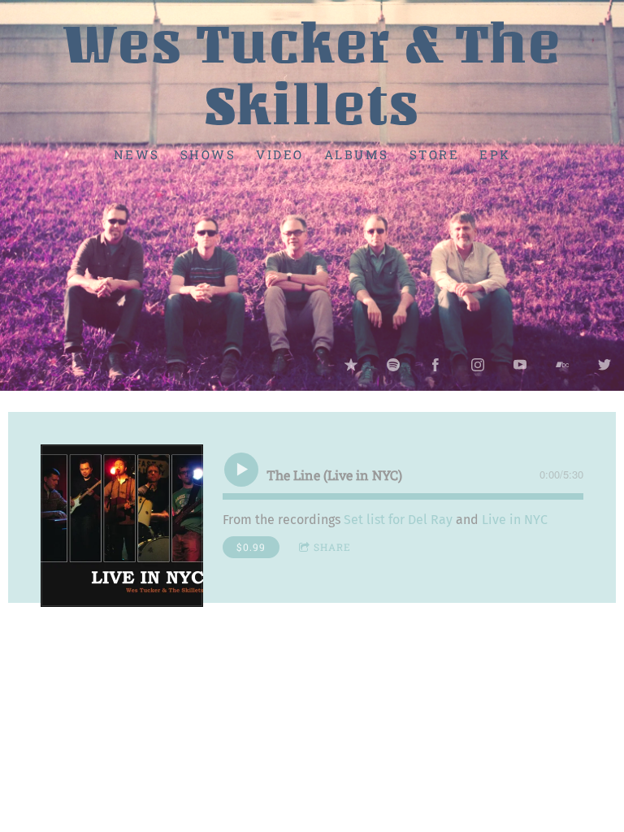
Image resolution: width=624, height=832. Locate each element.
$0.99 (251, 546)
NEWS (137, 153)
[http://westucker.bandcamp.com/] (562, 364)
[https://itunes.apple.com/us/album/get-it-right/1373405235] (351, 364)
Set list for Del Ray (398, 519)
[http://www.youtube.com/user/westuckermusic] (520, 364)
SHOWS (208, 153)
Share (332, 546)
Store (435, 153)
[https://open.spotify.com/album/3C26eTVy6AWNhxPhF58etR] (393, 364)
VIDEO (280, 153)
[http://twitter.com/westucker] (604, 364)
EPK (495, 153)
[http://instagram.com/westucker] (477, 364)
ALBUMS (356, 153)
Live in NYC (515, 519)
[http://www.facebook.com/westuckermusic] (435, 364)
